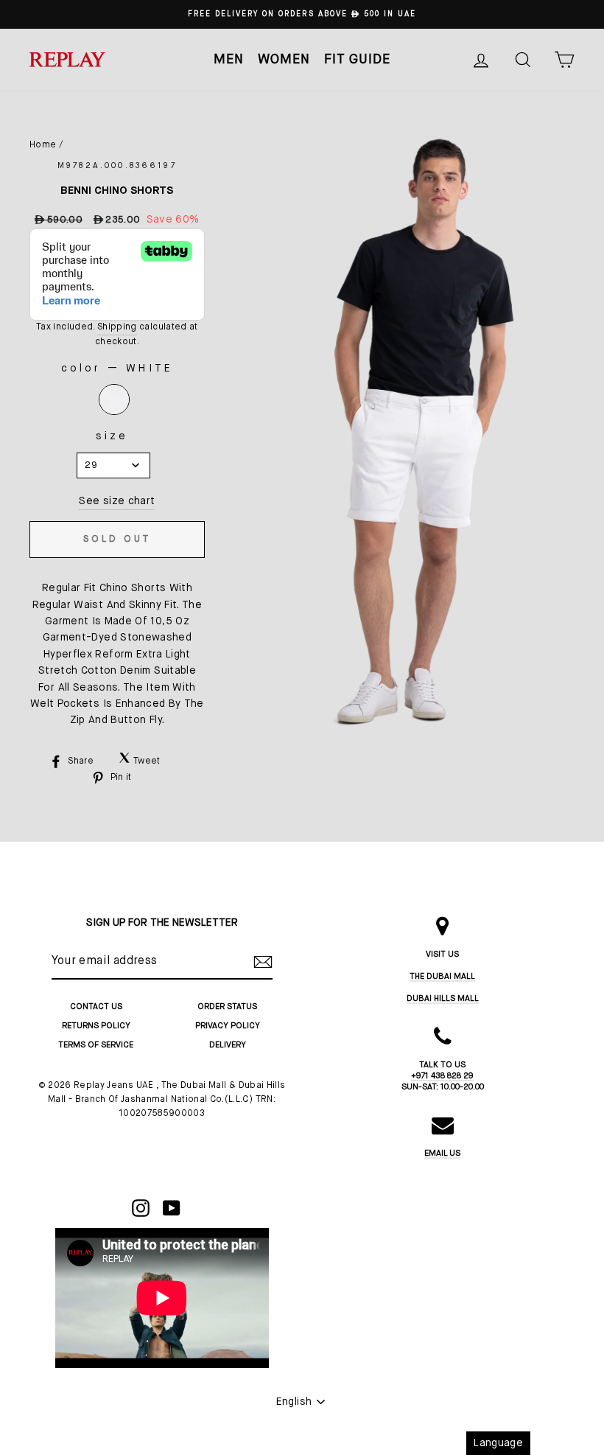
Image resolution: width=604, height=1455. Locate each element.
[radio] (114, 399)
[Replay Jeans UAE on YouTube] (171, 1208)
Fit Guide (357, 59)
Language (498, 1443)
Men (229, 59)
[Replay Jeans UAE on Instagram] (141, 1208)
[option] (302, 14)
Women (284, 59)
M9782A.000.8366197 (117, 166)
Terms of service (95, 1045)
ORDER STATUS (227, 1006)
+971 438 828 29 (442, 1076)
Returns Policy (96, 1026)
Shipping (117, 327)
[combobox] (113, 465)
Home (42, 145)
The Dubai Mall (442, 976)
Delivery (227, 1045)
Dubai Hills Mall (443, 998)
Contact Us (96, 1006)
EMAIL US (442, 1153)
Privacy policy (227, 1026)
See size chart (117, 501)
